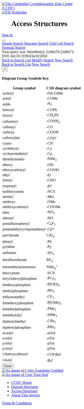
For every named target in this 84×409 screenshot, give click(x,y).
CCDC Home (21, 383)
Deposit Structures (24, 387)
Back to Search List (16, 60)
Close (7, 366)
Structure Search (36, 43)
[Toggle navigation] (4, 40)
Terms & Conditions (17, 403)
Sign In (7, 35)
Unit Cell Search (61, 43)
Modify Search (43, 60)
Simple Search (12, 43)
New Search (64, 60)
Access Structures (24, 391)
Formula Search (13, 48)
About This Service (25, 395)
